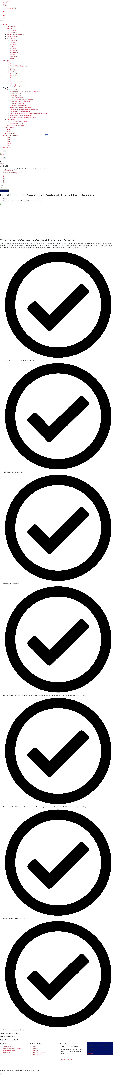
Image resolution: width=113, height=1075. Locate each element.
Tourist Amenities (15, 94)
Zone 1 (9, 137)
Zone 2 (9, 139)
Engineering (10, 68)
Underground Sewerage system (20, 111)
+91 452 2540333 (66, 1059)
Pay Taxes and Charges (17, 82)
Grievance (6, 147)
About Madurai (11, 26)
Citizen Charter (15, 76)
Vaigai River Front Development (20, 101)
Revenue (9, 80)
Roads (12, 46)
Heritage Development (17, 98)
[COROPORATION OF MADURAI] (2, 21)
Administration (11, 72)
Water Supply (14, 56)
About (5, 24)
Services (6, 60)
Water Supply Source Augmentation (21, 115)
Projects (5, 88)
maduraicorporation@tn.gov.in (12, 173)
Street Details (14, 50)
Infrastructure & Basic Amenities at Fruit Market (25, 92)
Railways (35, 1050)
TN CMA (34, 1048)
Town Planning (11, 84)
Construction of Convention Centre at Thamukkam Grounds (28, 113)
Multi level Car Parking (17, 103)
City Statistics (11, 38)
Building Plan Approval (17, 86)
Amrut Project (11, 119)
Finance (12, 42)
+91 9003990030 (10, 8)
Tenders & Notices (9, 127)
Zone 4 (9, 143)
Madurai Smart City (13, 90)
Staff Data (13, 32)
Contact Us (6, 1)
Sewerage (13, 48)
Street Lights (14, 52)
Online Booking (14, 70)
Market (12, 58)
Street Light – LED (15, 96)
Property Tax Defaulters (10, 135)
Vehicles (12, 54)
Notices (9, 131)
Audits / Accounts (12, 36)
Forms (12, 78)
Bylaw (12, 64)
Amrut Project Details (16, 123)
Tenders (9, 129)
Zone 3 (9, 141)
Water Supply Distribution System (20, 107)
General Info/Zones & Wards (15, 34)
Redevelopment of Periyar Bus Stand (21, 100)
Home (5, 199)
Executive (13, 30)
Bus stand (13, 44)
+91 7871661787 (8, 171)
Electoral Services (15, 74)
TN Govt (34, 1046)
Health (9, 62)
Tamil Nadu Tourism (38, 1052)
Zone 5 (9, 145)
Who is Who (10, 28)
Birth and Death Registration (19, 66)
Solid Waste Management (18, 105)
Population (13, 40)
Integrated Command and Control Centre (23, 117)
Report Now (90, 1053)
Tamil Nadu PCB (37, 1054)
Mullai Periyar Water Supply (18, 121)
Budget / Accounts (9, 1050)
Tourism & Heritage (9, 133)
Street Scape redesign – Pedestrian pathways (24, 109)
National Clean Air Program (15, 125)
